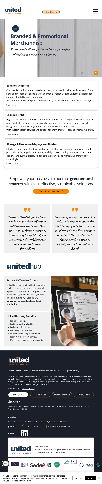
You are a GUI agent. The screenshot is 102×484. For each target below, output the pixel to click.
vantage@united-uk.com (61, 426)
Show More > (12, 105)
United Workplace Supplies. (55, 452)
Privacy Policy (25, 480)
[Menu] (95, 11)
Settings (78, 478)
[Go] (96, 73)
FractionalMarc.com (29, 389)
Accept (90, 478)
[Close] (98, 478)
